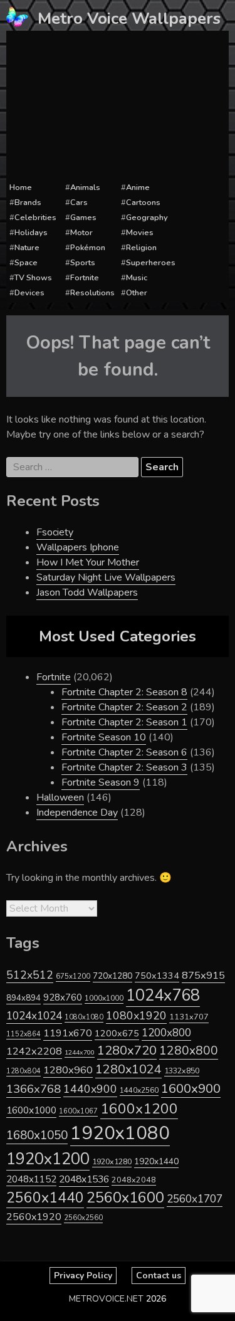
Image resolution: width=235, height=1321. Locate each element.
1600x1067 (78, 1111)
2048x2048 (134, 1179)
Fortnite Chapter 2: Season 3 (124, 767)
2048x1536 (84, 1179)
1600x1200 (139, 1108)
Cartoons (143, 202)
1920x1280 (112, 1161)
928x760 (62, 997)
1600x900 (191, 1088)
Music (136, 277)
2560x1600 (125, 1197)
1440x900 (90, 1089)
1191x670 (67, 1033)
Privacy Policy (83, 1276)
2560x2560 (83, 1218)
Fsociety (54, 532)
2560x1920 (33, 1217)
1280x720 (127, 1050)
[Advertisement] (117, 106)
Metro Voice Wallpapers (129, 18)
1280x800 (188, 1051)
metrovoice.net (106, 1299)
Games (83, 217)
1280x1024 (128, 1069)
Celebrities (35, 217)
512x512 (29, 974)
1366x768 (33, 1089)
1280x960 (68, 1070)
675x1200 (73, 976)
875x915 (203, 975)
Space (26, 262)
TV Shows (33, 277)
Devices (29, 292)
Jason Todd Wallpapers (87, 592)
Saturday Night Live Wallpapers (105, 577)
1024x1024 (34, 1015)
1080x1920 (136, 1015)
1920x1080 (120, 1132)
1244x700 (80, 1052)
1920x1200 (48, 1159)
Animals (85, 187)
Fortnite (84, 277)
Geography (147, 217)
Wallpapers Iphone (77, 547)
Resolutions (92, 292)
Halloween (60, 797)
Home (20, 187)
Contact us (158, 1276)
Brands (27, 202)
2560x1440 (45, 1198)
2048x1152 (31, 1179)
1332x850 (181, 1070)
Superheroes (150, 262)
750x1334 (157, 976)
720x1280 (112, 976)
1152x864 (23, 1034)
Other (136, 292)
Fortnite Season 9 (100, 782)
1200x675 (117, 1033)
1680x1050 (37, 1135)
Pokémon (87, 247)
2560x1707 (194, 1199)
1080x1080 (84, 1017)
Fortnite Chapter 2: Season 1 (124, 722)
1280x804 (23, 1071)
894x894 (23, 998)
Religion (141, 247)
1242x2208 (34, 1051)
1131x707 (189, 1017)
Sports (82, 262)
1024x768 (163, 995)
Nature (26, 247)
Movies (140, 232)
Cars (79, 202)
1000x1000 (104, 998)
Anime (138, 187)
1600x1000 (31, 1110)
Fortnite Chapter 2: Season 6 (124, 752)
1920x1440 (156, 1161)
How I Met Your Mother (87, 562)
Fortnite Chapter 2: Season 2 (124, 707)
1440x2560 (139, 1090)
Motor (81, 232)
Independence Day (77, 812)
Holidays (31, 232)
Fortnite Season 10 (103, 737)
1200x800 (166, 1032)
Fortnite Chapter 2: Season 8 (124, 692)
